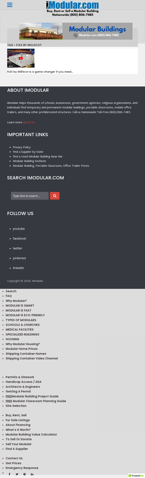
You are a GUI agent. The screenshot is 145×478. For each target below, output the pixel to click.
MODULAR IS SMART (20, 306)
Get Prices (13, 463)
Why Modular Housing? (23, 344)
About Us (29, 122)
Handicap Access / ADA (24, 382)
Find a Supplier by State (28, 151)
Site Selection (16, 406)
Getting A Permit (18, 391)
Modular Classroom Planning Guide (36, 401)
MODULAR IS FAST (18, 310)
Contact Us (14, 458)
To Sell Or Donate (19, 439)
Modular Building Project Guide (32, 396)
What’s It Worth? (18, 430)
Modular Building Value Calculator (31, 434)
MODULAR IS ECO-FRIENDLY (25, 315)
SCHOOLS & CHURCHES (23, 325)
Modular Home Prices (22, 349)
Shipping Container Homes (26, 354)
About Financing (18, 425)
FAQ (9, 296)
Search (11, 291)
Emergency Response (22, 468)
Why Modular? (16, 301)
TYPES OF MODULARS (21, 320)
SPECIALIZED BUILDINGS (22, 334)
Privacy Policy (22, 147)
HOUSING (12, 339)
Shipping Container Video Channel (32, 358)
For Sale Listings (18, 420)
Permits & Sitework (20, 377)
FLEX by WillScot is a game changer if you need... (40, 72)
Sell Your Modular (19, 444)
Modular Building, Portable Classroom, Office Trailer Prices (51, 165)
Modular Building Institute (29, 161)
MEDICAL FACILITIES (20, 330)
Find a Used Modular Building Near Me (37, 156)
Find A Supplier (17, 449)
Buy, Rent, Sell (16, 415)
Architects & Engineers (23, 387)
